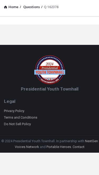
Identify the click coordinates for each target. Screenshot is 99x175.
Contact (78, 147)
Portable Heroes (58, 147)
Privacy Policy (14, 111)
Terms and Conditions (20, 117)
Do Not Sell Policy (17, 124)
